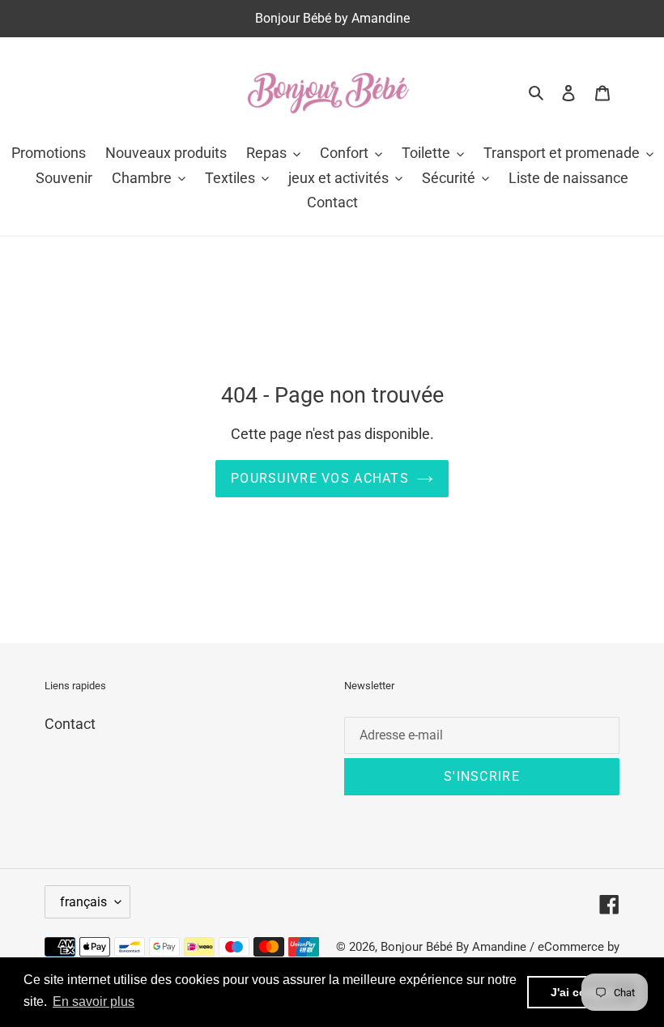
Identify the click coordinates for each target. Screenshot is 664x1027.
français (83, 902)
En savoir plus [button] (93, 1001)
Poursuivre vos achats (320, 478)
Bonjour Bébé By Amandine (453, 947)
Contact (70, 723)
